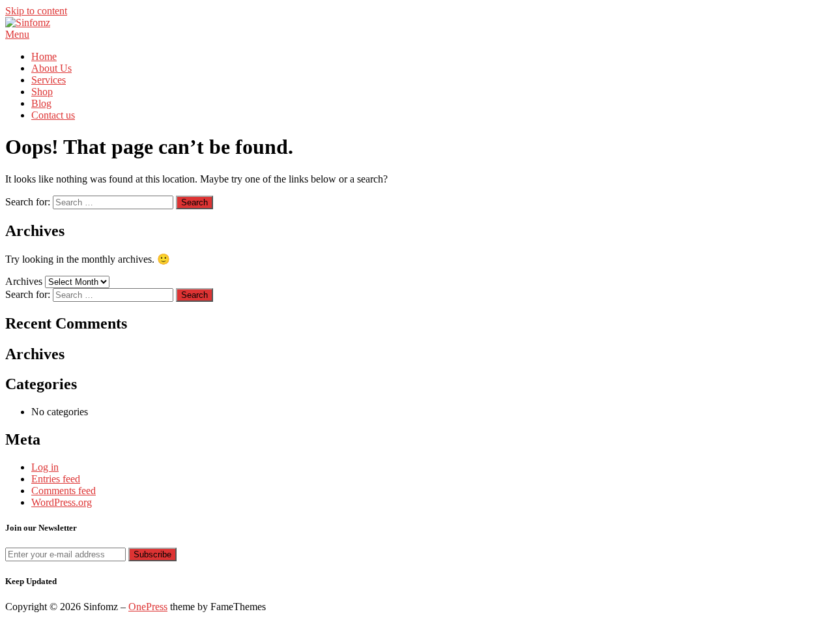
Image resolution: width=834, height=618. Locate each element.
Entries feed (55, 478)
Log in (45, 467)
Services (48, 79)
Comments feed (63, 490)
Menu (17, 34)
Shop (42, 91)
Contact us (53, 115)
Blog (41, 103)
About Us (51, 68)
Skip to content (36, 10)
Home (44, 56)
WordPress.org (61, 502)
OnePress (147, 606)
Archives (23, 281)
